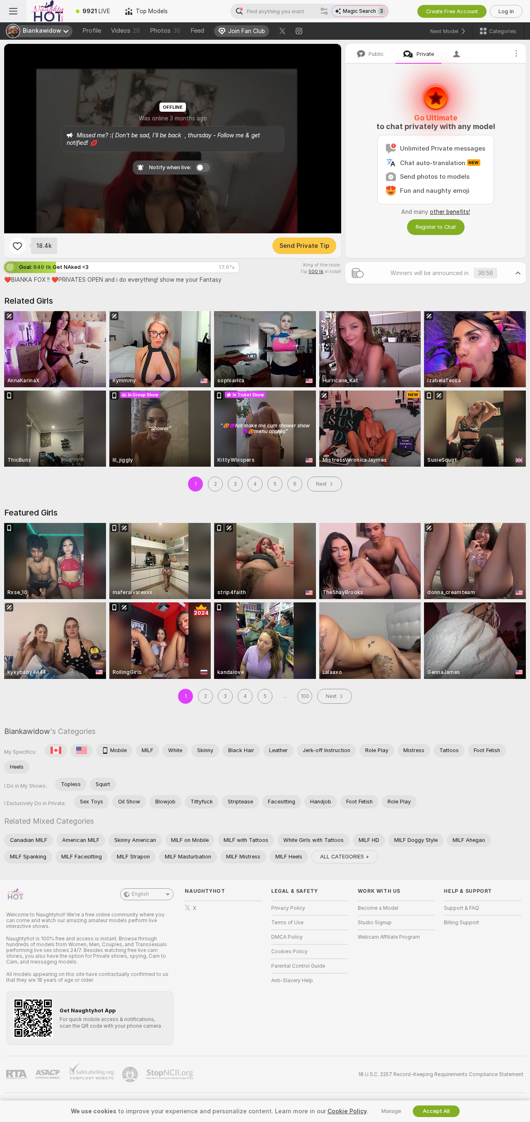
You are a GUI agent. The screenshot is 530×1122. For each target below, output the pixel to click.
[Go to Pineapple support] (131, 1074)
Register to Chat (436, 227)
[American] (81, 750)
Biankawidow (27, 731)
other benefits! (450, 212)
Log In (506, 11)
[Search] (324, 11)
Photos (165, 30)
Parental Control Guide (298, 966)
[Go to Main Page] (47, 11)
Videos (125, 30)
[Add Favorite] (17, 245)
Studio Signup (375, 922)
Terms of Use (287, 922)
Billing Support (461, 922)
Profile (91, 30)
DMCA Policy (287, 937)
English (140, 894)
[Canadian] (56, 750)
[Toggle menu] (13, 11)
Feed (197, 30)
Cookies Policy (289, 951)
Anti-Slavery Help (292, 980)
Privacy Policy (288, 908)
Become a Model (378, 908)
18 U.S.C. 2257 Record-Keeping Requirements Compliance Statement (440, 1074)
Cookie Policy (347, 1111)
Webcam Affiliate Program (389, 937)
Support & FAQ (461, 908)
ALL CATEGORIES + (344, 856)
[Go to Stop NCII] (170, 1074)
